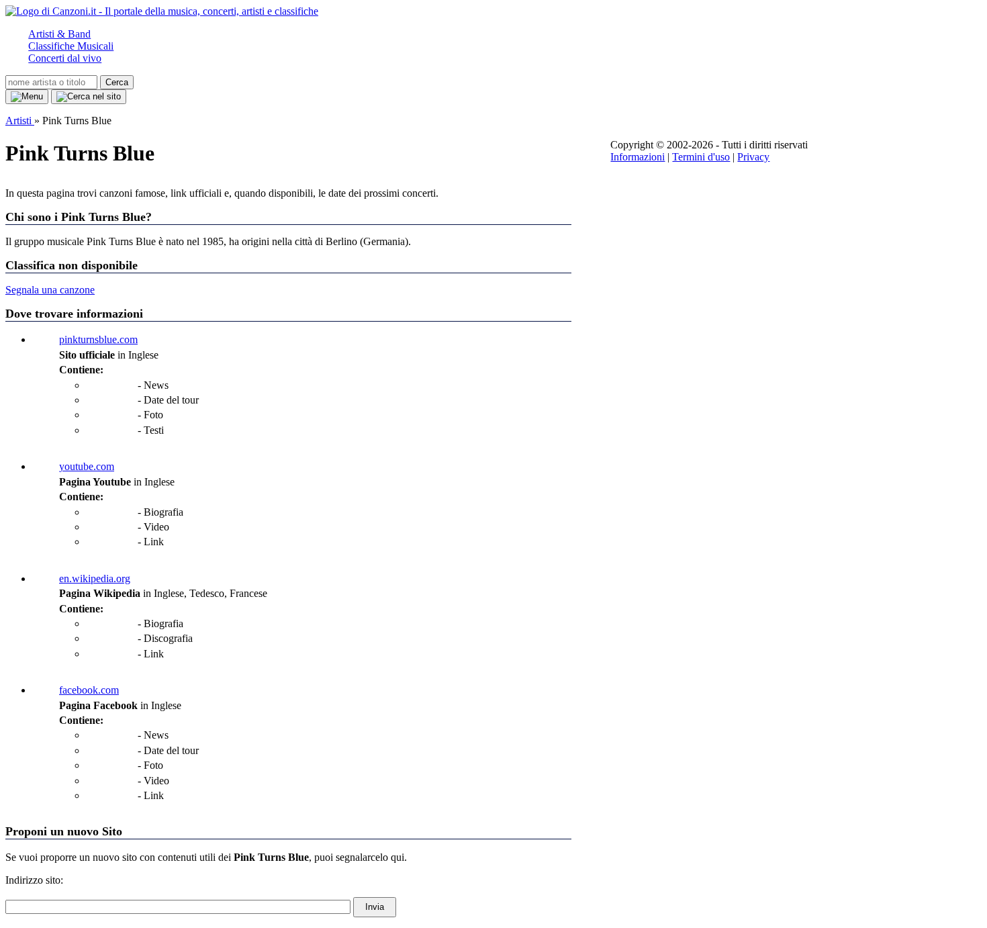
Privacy (753, 157)
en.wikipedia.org (94, 578)
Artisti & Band (59, 34)
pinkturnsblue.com (98, 339)
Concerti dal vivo (64, 58)
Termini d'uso (701, 157)
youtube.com (86, 466)
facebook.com (89, 690)
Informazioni (637, 157)
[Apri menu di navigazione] (26, 96)
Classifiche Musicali (70, 46)
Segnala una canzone (50, 289)
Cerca (116, 82)
